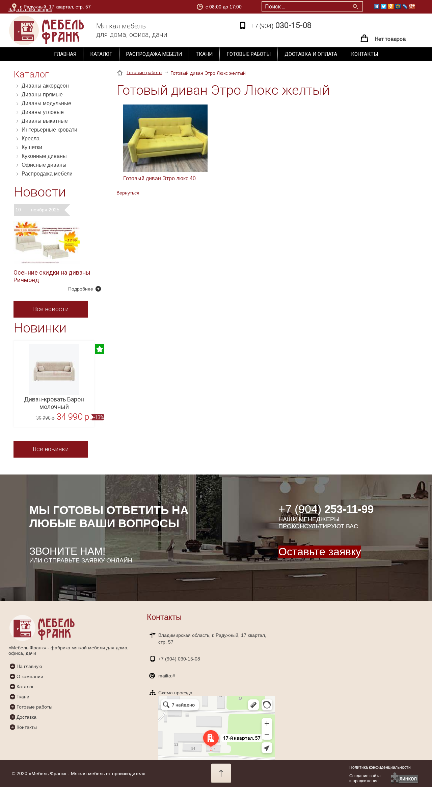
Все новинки (51, 449)
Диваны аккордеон (45, 86)
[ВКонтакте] (376, 6)
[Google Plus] (412, 6)
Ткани (204, 54)
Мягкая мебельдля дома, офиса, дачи (131, 30)
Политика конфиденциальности (380, 767)
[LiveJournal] (405, 6)
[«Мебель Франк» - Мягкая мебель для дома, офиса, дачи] (59, 30)
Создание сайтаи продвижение (365, 778)
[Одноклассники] (391, 6)
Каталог (101, 54)
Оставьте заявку (319, 552)
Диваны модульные (46, 103)
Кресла (30, 138)
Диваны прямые (42, 94)
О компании (30, 676)
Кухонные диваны (44, 156)
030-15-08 (281, 25)
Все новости (51, 309)
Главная (65, 54)
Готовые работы (248, 54)
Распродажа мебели (154, 54)
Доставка (26, 717)
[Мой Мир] (398, 6)
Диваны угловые (43, 112)
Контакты (364, 54)
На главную (29, 666)
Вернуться (127, 192)
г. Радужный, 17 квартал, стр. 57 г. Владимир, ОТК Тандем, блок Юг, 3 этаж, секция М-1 (80, 8)
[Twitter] (383, 6)
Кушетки (32, 147)
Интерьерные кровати (49, 130)
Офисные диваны (44, 165)
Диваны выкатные (45, 121)
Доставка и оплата (311, 54)
